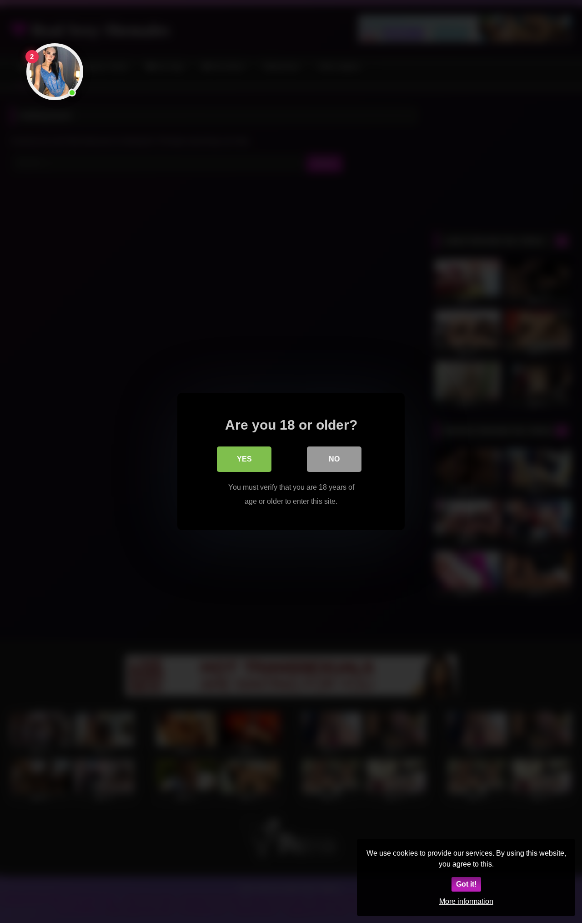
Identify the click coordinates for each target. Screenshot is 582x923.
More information (466, 901)
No (334, 459)
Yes (244, 459)
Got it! (466, 884)
